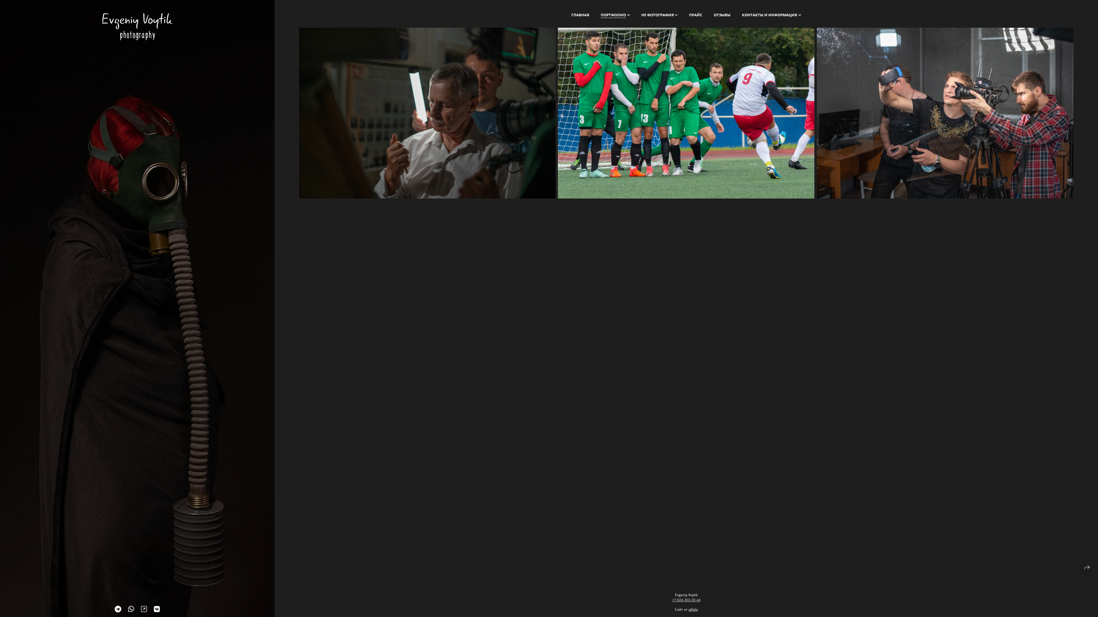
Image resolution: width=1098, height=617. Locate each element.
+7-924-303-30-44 (686, 600)
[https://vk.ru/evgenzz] (157, 609)
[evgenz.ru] (137, 26)
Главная (580, 14)
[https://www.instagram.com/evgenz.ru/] (144, 609)
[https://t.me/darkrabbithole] (118, 609)
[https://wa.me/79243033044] (131, 609)
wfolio (693, 609)
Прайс (695, 14)
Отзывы (722, 14)
